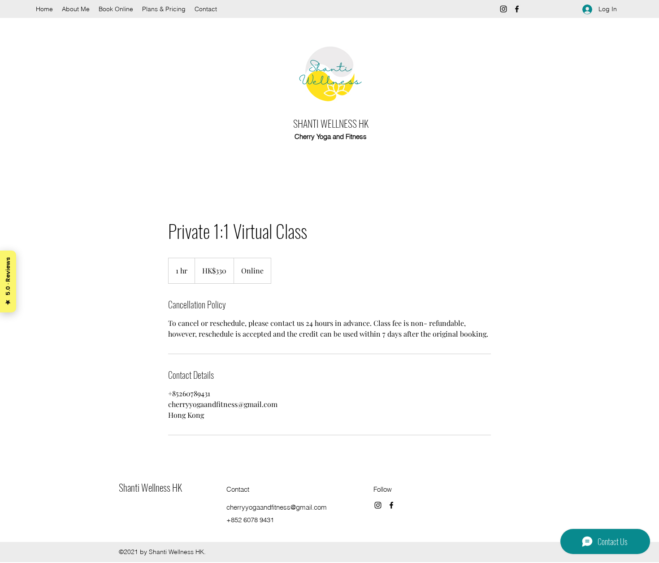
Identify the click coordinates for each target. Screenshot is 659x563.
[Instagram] (503, 8)
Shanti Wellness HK (150, 487)
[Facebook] (516, 8)
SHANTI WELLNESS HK (331, 123)
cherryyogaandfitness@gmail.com (276, 507)
